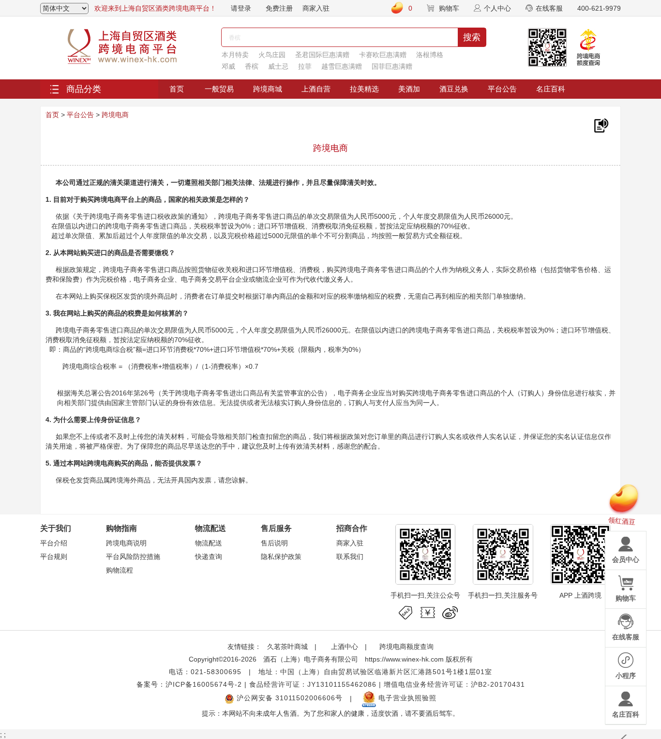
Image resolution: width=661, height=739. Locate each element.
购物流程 (119, 570)
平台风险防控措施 (133, 556)
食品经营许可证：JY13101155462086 (312, 684)
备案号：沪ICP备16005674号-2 (189, 684)
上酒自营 (315, 89)
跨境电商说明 (126, 543)
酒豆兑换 (453, 89)
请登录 (241, 8)
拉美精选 (364, 89)
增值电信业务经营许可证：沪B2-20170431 (454, 684)
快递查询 (208, 556)
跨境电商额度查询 (406, 646)
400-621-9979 (599, 8)
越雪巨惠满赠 (341, 66)
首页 (176, 89)
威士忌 (278, 66)
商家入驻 (316, 8)
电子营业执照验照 (406, 698)
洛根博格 (429, 55)
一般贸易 (219, 89)
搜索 (472, 37)
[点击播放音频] (601, 126)
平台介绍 (53, 543)
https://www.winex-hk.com (404, 659)
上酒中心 (343, 646)
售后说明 (274, 543)
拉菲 (305, 66)
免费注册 (279, 8)
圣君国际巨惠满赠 (322, 55)
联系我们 (349, 556)
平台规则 (53, 556)
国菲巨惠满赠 (392, 66)
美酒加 (409, 89)
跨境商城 (267, 89)
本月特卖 (235, 55)
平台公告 (502, 89)
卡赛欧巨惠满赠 (382, 55)
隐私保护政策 (281, 556)
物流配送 (208, 543)
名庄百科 (550, 89)
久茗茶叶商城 (287, 646)
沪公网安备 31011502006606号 (288, 698)
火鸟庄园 (271, 55)
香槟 (251, 66)
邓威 (228, 66)
